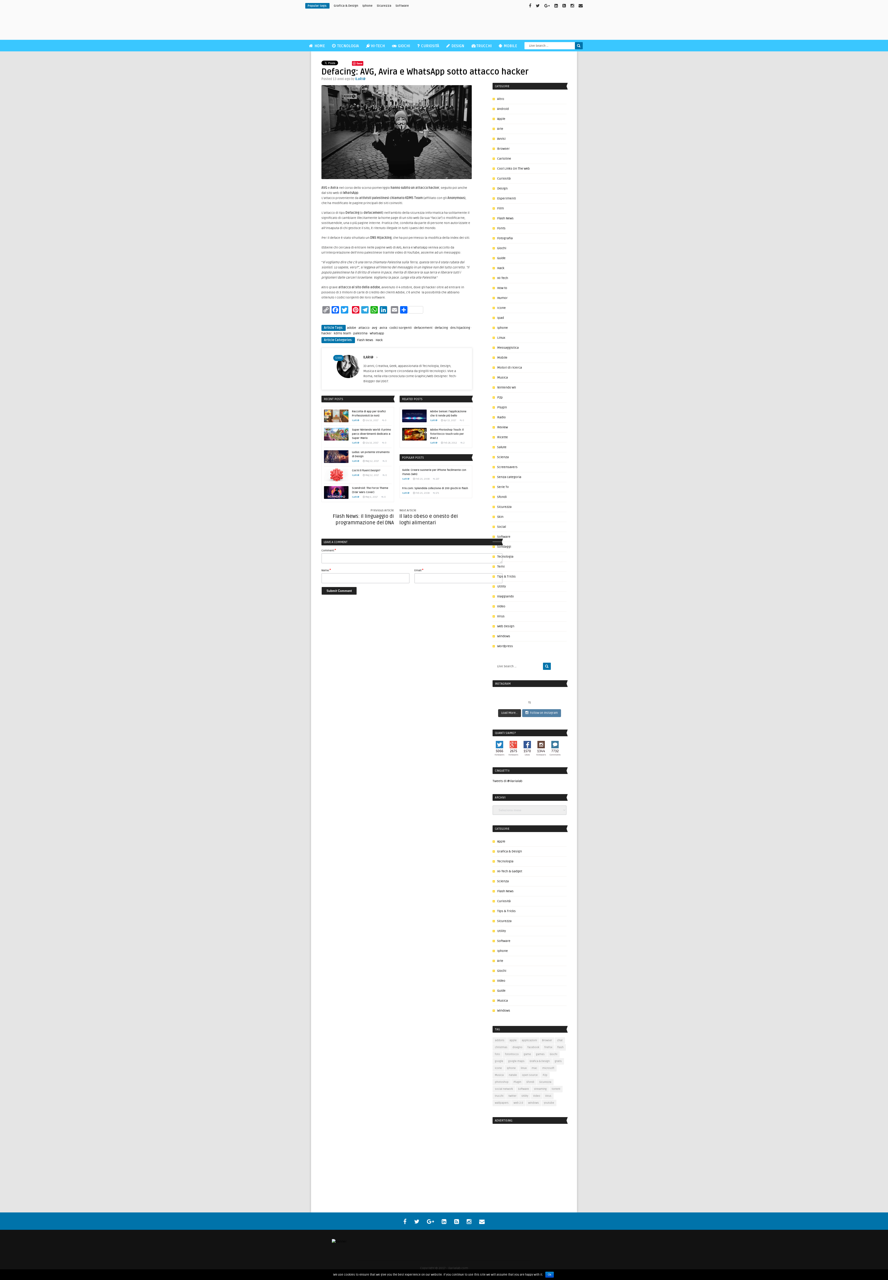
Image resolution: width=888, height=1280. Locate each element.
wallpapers (502, 1102)
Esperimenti (506, 198)
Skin (500, 517)
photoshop (502, 1082)
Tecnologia (347, 46)
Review (502, 427)
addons (499, 1040)
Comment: (328, 550)
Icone (501, 308)
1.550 (338, 358)
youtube (549, 1102)
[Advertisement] (498, 25)
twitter (512, 1095)
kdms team (342, 333)
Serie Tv (503, 487)
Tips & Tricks (506, 576)
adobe (351, 328)
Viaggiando (505, 596)
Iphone (502, 328)
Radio (501, 417)
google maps (516, 1061)
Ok (549, 1274)
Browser (503, 149)
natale (513, 1075)
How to (502, 288)
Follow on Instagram (544, 713)
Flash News (365, 340)
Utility (501, 586)
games (540, 1054)
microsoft (548, 1068)
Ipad (500, 318)
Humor (502, 298)
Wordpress (505, 646)
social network (504, 1088)
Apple (501, 119)
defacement (423, 328)
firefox (548, 1047)
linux (524, 1068)
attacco (364, 328)
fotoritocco (512, 1054)
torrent (556, 1088)
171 (437, 493)
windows (533, 1102)
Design (457, 46)
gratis (558, 1061)
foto (497, 1054)
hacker (326, 333)
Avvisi (501, 139)
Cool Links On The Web (513, 169)
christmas (501, 1047)
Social (501, 527)
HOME (319, 46)
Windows (503, 636)
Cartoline (504, 159)
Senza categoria (509, 477)
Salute (501, 447)
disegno (517, 1047)
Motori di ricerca (509, 368)
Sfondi (502, 497)
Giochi (403, 46)
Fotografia (505, 238)
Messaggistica (508, 348)
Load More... (509, 713)
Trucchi (484, 46)
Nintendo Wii (506, 387)
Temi (501, 567)
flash (560, 1047)
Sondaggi (504, 547)
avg (374, 328)
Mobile (510, 46)
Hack (379, 340)
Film (500, 208)
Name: (326, 570)
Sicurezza (384, 6)
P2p (500, 397)
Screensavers (507, 467)
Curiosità (429, 46)
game (527, 1054)
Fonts (501, 228)
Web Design (505, 626)
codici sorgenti (400, 328)
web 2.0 (518, 1102)
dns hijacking (460, 328)
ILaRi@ (360, 79)
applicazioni (529, 1040)
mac (534, 1068)
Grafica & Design (509, 851)
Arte (500, 129)
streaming (540, 1088)
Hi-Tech (378, 46)
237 (437, 479)
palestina (360, 333)
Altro (500, 99)
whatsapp (377, 333)
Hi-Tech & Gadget (509, 871)
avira (383, 328)
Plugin (502, 407)
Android (503, 109)
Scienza (503, 457)
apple (513, 1040)
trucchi (499, 1095)
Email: (418, 570)
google (499, 1061)
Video (501, 606)
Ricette (502, 437)
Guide (501, 258)
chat (560, 1040)
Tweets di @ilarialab (507, 781)
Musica (502, 377)
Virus (501, 616)
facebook (533, 1047)
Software (402, 6)
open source (530, 1075)
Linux (501, 338)
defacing (441, 328)
